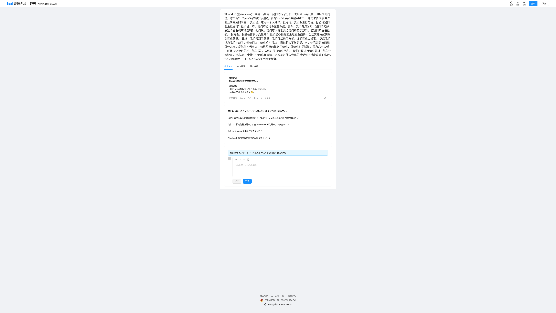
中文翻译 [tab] (241, 66)
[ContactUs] (283, 295)
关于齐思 (275, 295)
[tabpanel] (278, 129)
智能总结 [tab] (228, 66)
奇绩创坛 (292, 295)
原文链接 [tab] (254, 66)
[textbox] (280, 170)
